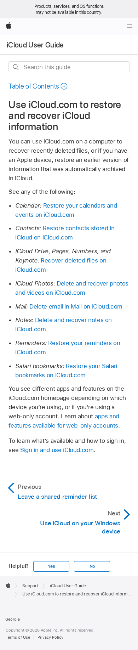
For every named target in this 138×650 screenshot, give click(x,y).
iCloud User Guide (35, 45)
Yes (51, 566)
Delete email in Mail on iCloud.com (75, 306)
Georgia (12, 619)
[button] (38, 86)
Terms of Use (18, 637)
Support (30, 585)
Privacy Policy (50, 637)
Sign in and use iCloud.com (57, 449)
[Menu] (129, 26)
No (92, 566)
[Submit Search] (16, 67)
